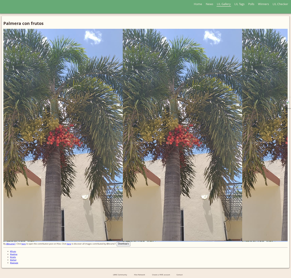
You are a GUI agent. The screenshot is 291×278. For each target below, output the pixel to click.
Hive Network (139, 274)
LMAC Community (120, 274)
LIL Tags (239, 4)
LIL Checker (280, 4)
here (23, 243)
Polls (251, 4)
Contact (179, 274)
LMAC (36, 7)
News (209, 4)
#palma (13, 254)
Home (198, 4)
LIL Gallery (224, 4)
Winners (263, 4)
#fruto (13, 251)
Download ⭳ (123, 243)
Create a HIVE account (161, 274)
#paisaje (14, 262)
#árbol (13, 259)
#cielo (13, 257)
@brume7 (10, 243)
